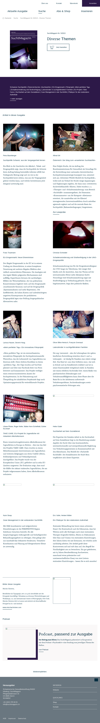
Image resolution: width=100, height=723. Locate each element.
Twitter (55, 672)
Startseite (8, 18)
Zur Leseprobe (59, 212)
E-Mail (65, 672)
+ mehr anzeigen (16, 99)
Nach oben (96, 679)
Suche (16, 18)
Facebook (49, 672)
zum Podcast (43, 650)
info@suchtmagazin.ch (11, 704)
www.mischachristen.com (12, 607)
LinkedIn (60, 672)
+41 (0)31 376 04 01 (10, 702)
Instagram (4, 708)
